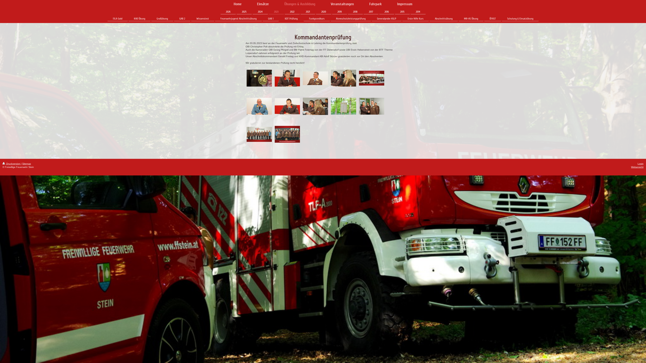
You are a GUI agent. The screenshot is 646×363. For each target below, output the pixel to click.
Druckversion (13, 163)
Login (640, 163)
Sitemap (26, 163)
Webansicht (637, 167)
